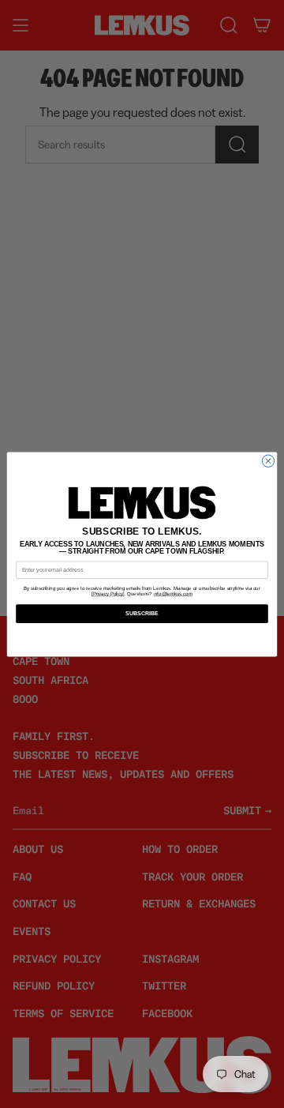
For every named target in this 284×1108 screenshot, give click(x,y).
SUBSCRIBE (142, 613)
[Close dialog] (268, 461)
